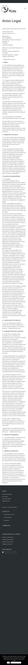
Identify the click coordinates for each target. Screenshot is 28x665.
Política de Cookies (6, 498)
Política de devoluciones (7, 539)
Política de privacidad (7, 494)
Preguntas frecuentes (7, 544)
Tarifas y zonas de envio (7, 541)
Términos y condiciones (7, 537)
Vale (8, 662)
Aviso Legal (4, 496)
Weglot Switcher (6, 501)
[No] (26, 659)
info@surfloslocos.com (9, 59)
